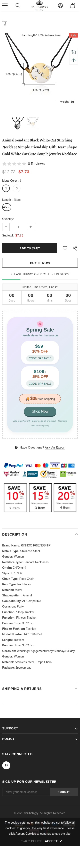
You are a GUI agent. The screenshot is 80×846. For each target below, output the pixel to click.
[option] (40, 71)
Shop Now (40, 411)
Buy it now (40, 263)
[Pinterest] (6, 765)
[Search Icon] (18, 5)
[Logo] (39, 5)
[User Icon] (60, 5)
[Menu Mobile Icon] (5, 5)
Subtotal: (8, 235)
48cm (6, 207)
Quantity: (8, 218)
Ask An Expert (55, 447)
